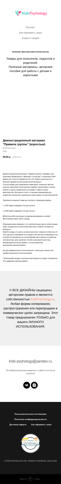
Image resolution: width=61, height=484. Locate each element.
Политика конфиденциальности (30, 419)
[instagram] (34, 385)
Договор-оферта (18, 424)
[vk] (26, 385)
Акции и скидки (30, 38)
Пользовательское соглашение (30, 414)
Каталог (30, 27)
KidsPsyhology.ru (42, 299)
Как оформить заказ (30, 33)
